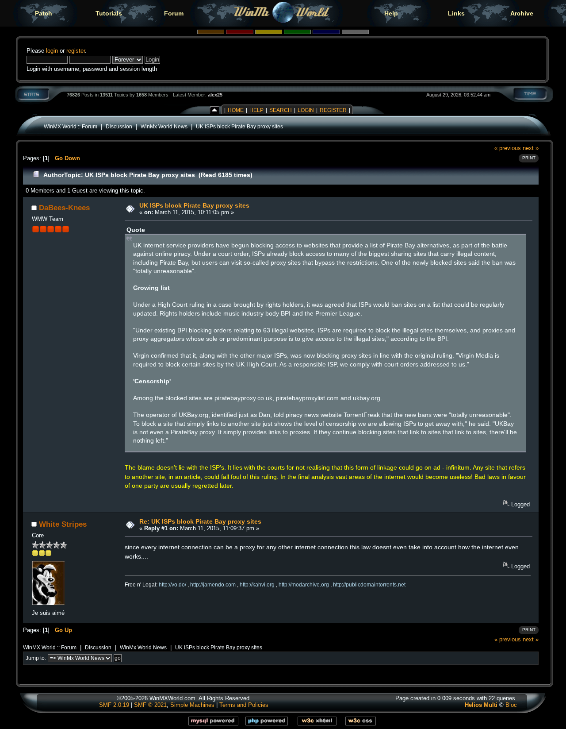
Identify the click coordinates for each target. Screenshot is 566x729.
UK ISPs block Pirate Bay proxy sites (239, 126)
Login (306, 110)
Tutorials (109, 13)
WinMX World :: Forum (70, 126)
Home (236, 110)
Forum (174, 13)
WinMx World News (164, 126)
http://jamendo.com (213, 585)
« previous (507, 148)
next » (531, 148)
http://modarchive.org (304, 585)
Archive (521, 13)
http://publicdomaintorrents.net (369, 585)
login (52, 50)
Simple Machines (192, 705)
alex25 (215, 94)
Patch (43, 13)
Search (280, 110)
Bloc (511, 705)
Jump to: (36, 658)
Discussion (119, 126)
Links (456, 13)
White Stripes (63, 524)
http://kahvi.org (257, 585)
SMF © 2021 (150, 705)
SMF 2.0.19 (114, 705)
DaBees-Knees (64, 207)
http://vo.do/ (172, 585)
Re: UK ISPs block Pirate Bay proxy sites (200, 521)
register (75, 50)
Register (333, 110)
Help (391, 13)
